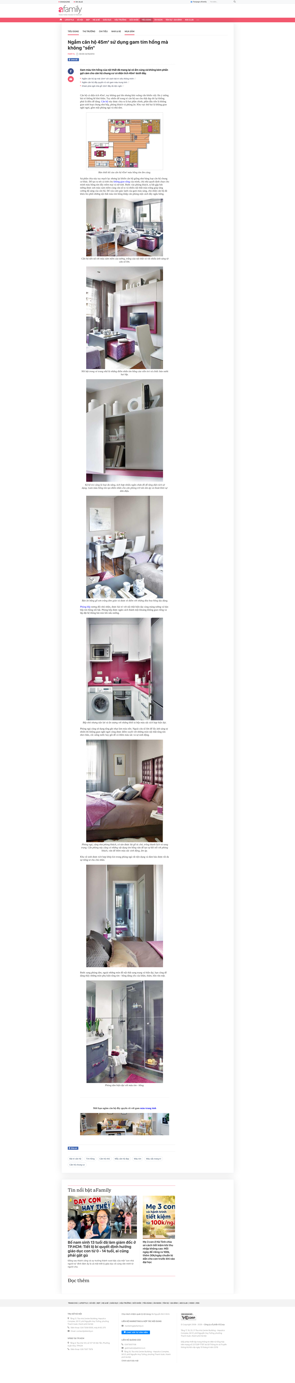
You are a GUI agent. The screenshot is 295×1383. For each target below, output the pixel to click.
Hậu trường (120, 20)
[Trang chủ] (60, 20)
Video (191, 1303)
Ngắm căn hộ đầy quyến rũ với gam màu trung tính (105, 82)
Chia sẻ (74, 60)
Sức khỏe (134, 20)
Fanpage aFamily (200, 2)
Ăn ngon (158, 20)
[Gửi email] (71, 79)
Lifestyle (69, 20)
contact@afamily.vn (84, 1331)
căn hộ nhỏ (105, 1159)
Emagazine (65, 2)
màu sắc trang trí (153, 1159)
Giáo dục (107, 20)
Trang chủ (73, 1303)
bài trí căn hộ (75, 1159)
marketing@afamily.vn (134, 1326)
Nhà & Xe (116, 31)
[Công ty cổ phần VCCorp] (188, 1316)
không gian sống (122, 181)
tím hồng (90, 1159)
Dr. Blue (79, 2)
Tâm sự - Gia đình (174, 20)
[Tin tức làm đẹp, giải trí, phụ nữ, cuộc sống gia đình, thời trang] (70, 10)
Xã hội (80, 20)
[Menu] (198, 20)
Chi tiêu (103, 31)
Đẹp (88, 20)
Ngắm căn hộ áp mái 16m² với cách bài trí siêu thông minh (108, 78)
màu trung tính (148, 1108)
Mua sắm (129, 31)
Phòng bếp (85, 607)
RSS (197, 1303)
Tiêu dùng (146, 20)
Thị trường (89, 31)
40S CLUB (189, 20)
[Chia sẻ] (71, 71)
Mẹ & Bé (96, 20)
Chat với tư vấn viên (137, 1332)
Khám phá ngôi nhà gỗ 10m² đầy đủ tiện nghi (102, 86)
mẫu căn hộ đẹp (122, 1159)
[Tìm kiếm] (234, 2)
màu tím (137, 1159)
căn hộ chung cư (77, 1165)
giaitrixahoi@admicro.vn (135, 1348)
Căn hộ (104, 101)
